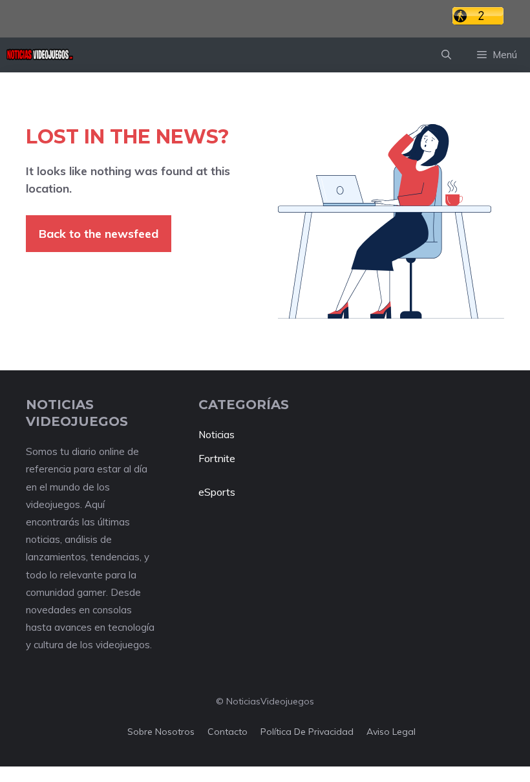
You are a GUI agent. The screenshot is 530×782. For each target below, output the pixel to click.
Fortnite (216, 458)
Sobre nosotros (161, 731)
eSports (216, 491)
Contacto (227, 731)
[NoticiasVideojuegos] (39, 54)
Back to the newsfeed (98, 233)
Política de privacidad (307, 731)
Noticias (216, 434)
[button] (446, 54)
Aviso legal (391, 731)
